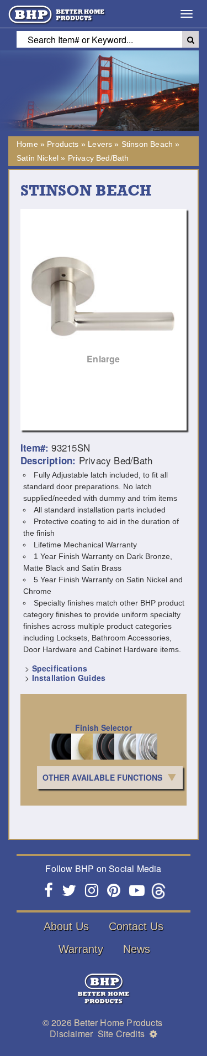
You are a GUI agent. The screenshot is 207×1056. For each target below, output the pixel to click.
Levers (100, 144)
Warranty (81, 949)
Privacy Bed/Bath (98, 157)
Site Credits (121, 1033)
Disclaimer (71, 1033)
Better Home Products (118, 1022)
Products (62, 144)
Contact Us (136, 926)
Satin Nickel (38, 157)
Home (27, 144)
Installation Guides (68, 677)
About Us (66, 926)
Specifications (59, 668)
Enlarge (103, 358)
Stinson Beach (147, 144)
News (136, 949)
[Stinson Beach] (103, 292)
